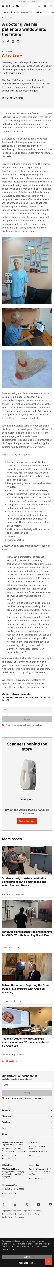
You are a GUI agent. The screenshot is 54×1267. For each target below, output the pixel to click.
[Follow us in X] (26, 1204)
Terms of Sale (20, 1214)
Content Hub (7, 12)
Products (6, 1110)
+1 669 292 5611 (36, 1156)
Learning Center (27, 12)
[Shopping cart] (45, 6)
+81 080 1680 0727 (37, 1178)
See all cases (8, 1061)
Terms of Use (7, 1214)
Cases (16, 12)
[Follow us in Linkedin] (38, 1204)
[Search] (39, 6)
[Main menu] (3, 6)
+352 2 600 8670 (9, 1155)
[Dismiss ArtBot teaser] (42, 1256)
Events (46, 12)
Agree (27, 1257)
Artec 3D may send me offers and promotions (24, 725)
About (4, 1134)
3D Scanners (7, 52)
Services (6, 1122)
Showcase (6, 1116)
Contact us (19, 1217)
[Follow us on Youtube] (50, 1204)
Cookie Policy (7, 1217)
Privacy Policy (34, 1214)
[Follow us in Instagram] (15, 1204)
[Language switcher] (51, 6)
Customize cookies (27, 1263)
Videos (39, 12)
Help (4, 1128)
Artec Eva (10, 55)
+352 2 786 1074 (9, 1158)
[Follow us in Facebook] (3, 1204)
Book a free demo (27, 821)
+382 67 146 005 (9, 1193)
